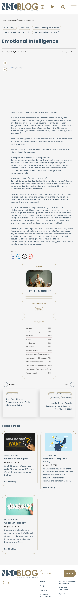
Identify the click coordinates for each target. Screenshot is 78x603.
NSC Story (44, 590)
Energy (39, 339)
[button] (73, 7)
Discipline (39, 336)
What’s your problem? (15, 522)
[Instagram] (36, 309)
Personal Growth (39, 351)
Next (67, 384)
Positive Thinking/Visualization (46, 28)
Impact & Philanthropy (45, 595)
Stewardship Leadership (39, 362)
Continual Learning (39, 332)
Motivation (24, 28)
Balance (39, 328)
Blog (42, 586)
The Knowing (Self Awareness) (46, 32)
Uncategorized (39, 373)
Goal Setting (12, 20)
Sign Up (62, 594)
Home (4, 20)
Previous (12, 384)
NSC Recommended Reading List (67, 582)
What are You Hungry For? (17, 458)
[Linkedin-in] (8, 582)
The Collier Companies (64, 588)
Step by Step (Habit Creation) (16, 32)
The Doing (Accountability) (39, 366)
